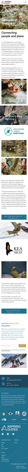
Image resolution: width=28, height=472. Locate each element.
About (2, 457)
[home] (6, 2)
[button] (25, 2)
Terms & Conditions (21, 467)
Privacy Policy (20, 466)
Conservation (4, 459)
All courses (4, 448)
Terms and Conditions (5, 350)
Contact (3, 455)
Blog (16, 442)
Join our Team (5, 461)
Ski (2, 444)
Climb (2, 442)
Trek (2, 446)
